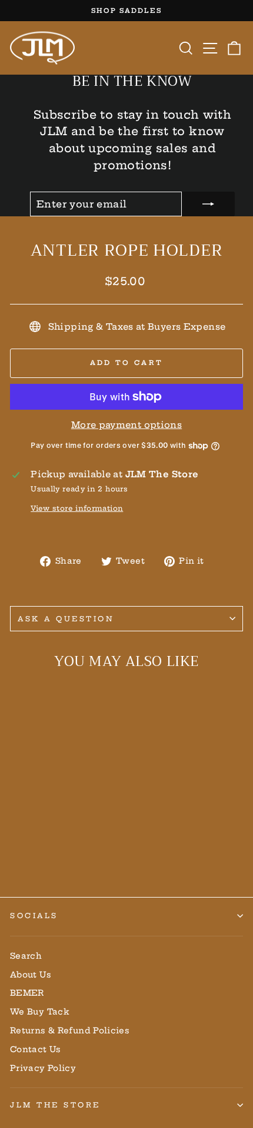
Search (26, 956)
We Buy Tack (39, 1012)
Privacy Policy (43, 1068)
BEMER (27, 993)
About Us (30, 975)
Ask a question (66, 618)
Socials (34, 915)
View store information (77, 508)
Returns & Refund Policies (69, 1031)
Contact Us (35, 1050)
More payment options (126, 424)
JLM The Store (55, 1104)
